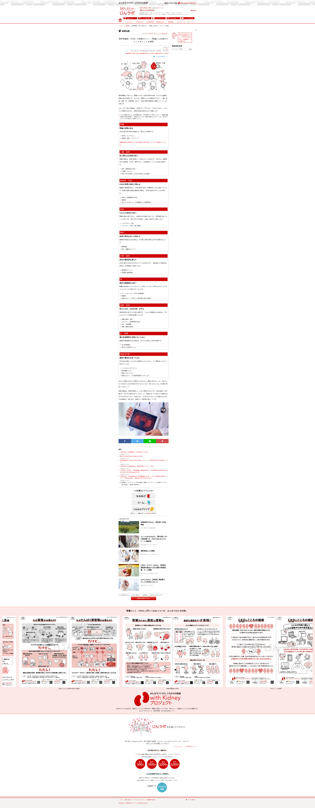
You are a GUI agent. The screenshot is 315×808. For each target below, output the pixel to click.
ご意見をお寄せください (143, 598)
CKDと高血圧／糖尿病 (160, 688)
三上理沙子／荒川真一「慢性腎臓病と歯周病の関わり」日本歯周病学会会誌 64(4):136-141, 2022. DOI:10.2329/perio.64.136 (143, 471)
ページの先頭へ (192, 799)
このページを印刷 (148, 33)
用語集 (194, 10)
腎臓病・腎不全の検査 (133, 53)
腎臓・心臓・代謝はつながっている (57, 688)
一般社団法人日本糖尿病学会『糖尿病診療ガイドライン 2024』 (137, 466)
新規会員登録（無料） (146, 8)
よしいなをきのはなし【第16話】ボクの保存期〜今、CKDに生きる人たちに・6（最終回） (154, 539)
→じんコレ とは (177, 746)
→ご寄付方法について (190, 746)
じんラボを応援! (188, 18)
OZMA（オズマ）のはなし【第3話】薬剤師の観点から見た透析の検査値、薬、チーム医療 (154, 567)
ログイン (160, 8)
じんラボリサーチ (160, 18)
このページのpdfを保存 (161, 33)
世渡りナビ (130, 18)
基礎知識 (170, 22)
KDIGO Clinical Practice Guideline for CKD (131, 456)
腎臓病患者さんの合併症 (148, 53)
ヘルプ (121, 799)
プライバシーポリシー (139, 799)
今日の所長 (173, 18)
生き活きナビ (140, 22)
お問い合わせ (128, 799)
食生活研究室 (150, 22)
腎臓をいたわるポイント (264, 688)
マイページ (192, 22)
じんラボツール (181, 22)
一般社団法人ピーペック (131, 803)
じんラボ (121, 25)
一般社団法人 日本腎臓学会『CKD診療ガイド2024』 (134, 452)
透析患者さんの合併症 (163, 53)
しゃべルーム (129, 22)
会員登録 (148, 513)
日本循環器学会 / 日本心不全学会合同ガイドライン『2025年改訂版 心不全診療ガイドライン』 (144, 461)
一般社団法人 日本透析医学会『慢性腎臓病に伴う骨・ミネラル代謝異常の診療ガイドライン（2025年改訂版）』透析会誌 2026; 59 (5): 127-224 (144, 477)
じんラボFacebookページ (161, 56)
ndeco (167, 49)
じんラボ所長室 (145, 18)
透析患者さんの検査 (148, 551)
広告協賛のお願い (151, 799)
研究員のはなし (160, 22)
